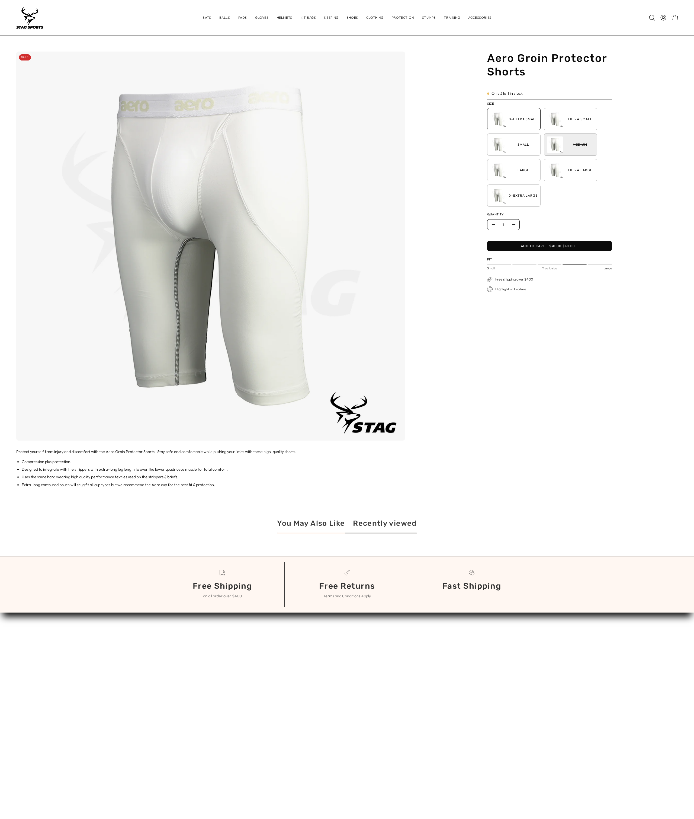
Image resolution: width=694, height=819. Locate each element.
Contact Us (363, 642)
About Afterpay (367, 660)
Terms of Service (368, 651)
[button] (375, 17)
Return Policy (365, 669)
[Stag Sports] (29, 17)
